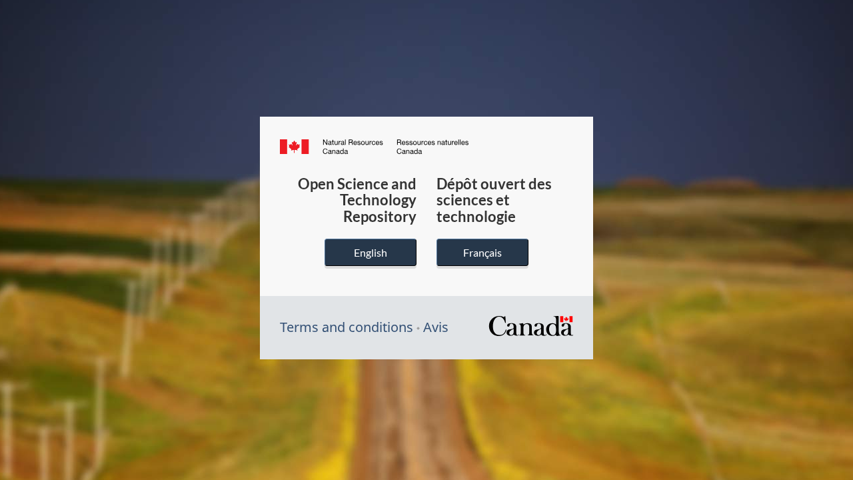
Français (482, 252)
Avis (435, 327)
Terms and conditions (346, 327)
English (370, 252)
